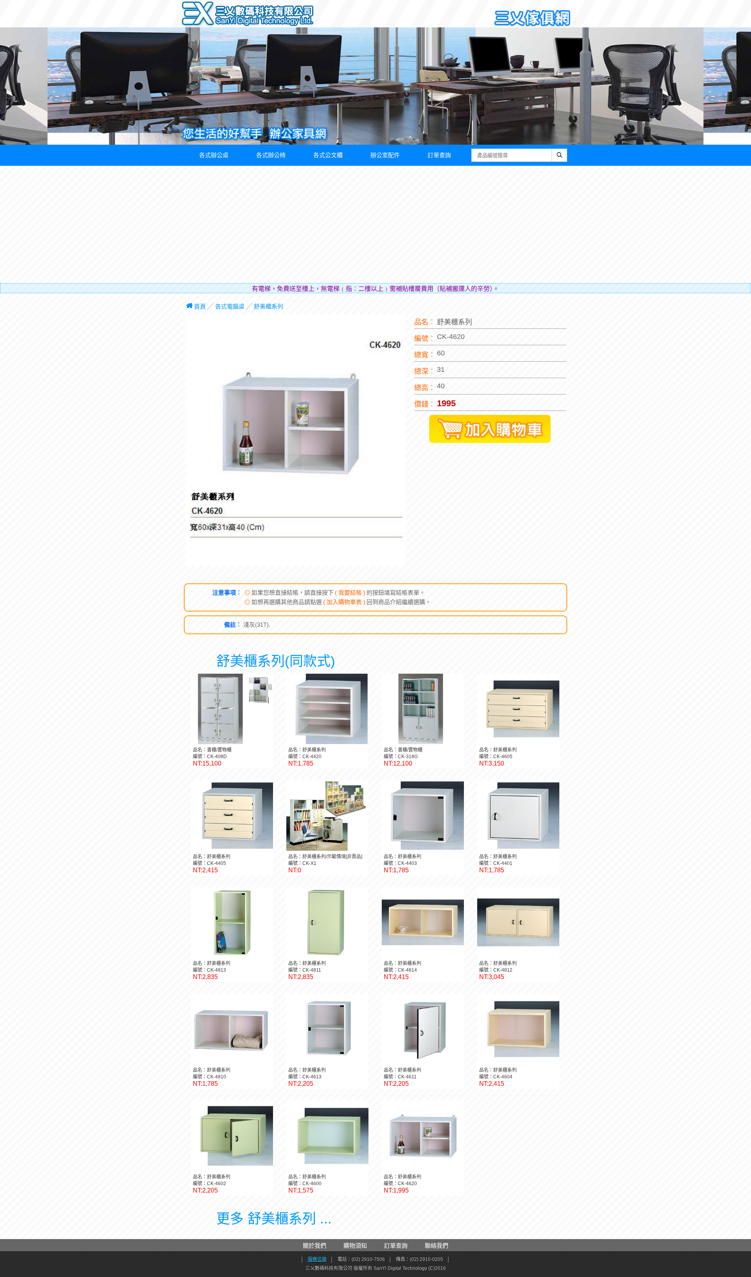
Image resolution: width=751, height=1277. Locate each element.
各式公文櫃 (328, 155)
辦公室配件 (385, 155)
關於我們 (314, 1245)
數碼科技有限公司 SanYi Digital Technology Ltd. (264, 15)
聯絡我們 (436, 1245)
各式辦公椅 (271, 155)
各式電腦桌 (229, 306)
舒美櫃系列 (268, 306)
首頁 (200, 306)
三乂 (198, 14)
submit (559, 159)
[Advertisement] (375, 224)
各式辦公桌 (213, 155)
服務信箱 (317, 1259)
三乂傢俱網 (532, 18)
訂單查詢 (439, 155)
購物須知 (355, 1245)
